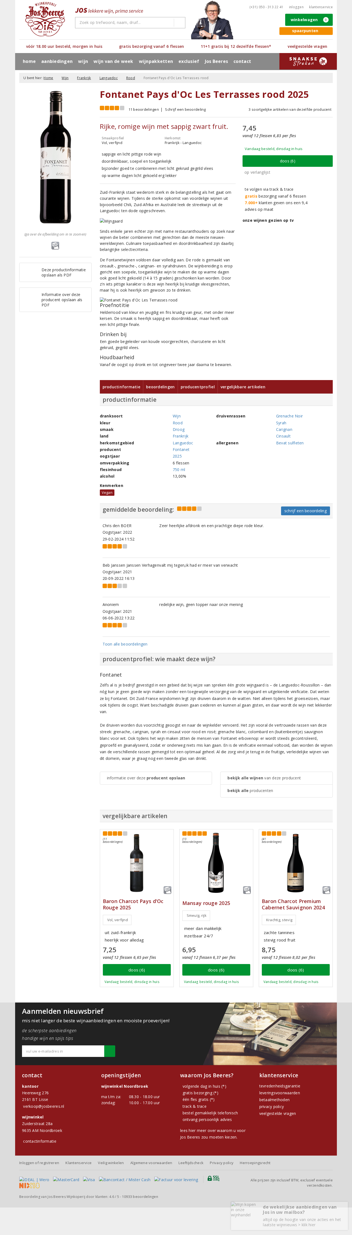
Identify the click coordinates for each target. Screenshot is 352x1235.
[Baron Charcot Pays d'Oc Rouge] (137, 863)
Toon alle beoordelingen (125, 644)
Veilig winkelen (111, 1162)
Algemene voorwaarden (151, 1162)
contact (242, 61)
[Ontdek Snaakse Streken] (308, 61)
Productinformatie (122, 386)
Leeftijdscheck (191, 1162)
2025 (177, 456)
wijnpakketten (156, 61)
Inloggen (296, 7)
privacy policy (271, 1106)
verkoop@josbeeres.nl (43, 1106)
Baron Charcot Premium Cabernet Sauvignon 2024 (293, 904)
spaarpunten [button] (305, 30)
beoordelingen (140, 1196)
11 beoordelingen (143, 109)
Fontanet (181, 449)
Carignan (284, 429)
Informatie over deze (146, 777)
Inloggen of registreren (39, 1162)
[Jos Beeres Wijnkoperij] (45, 19)
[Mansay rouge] (216, 863)
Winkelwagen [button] (309, 19)
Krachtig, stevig (279, 919)
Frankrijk (84, 78)
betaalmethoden (274, 1099)
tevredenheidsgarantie (280, 1086)
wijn (83, 61)
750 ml (179, 469)
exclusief (188, 61)
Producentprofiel (198, 386)
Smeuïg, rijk (197, 915)
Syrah (281, 422)
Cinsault (283, 436)
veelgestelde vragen (277, 1113)
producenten (250, 790)
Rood (130, 78)
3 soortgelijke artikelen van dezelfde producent (290, 109)
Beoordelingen (160, 386)
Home (29, 61)
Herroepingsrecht (255, 1162)
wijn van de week (113, 61)
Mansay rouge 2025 (206, 903)
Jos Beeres (216, 61)
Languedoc (109, 78)
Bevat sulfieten (290, 442)
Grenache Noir (289, 416)
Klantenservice (321, 7)
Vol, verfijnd (117, 919)
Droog (179, 429)
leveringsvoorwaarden (279, 1092)
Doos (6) (287, 161)
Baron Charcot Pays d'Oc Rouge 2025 (133, 904)
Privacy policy (221, 1162)
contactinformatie (39, 1141)
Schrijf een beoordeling (185, 109)
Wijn (65, 78)
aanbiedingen (57, 61)
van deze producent (264, 777)
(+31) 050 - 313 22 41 (266, 7)
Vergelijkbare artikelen (243, 386)
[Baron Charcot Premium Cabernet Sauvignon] (295, 863)
